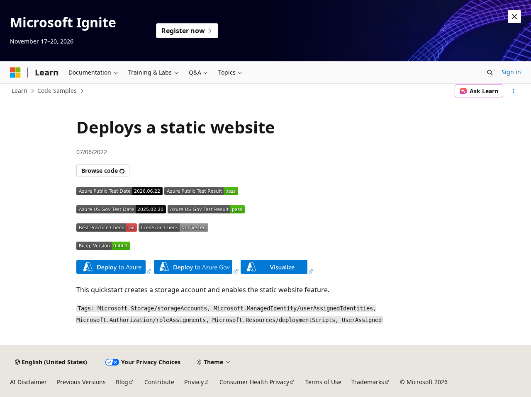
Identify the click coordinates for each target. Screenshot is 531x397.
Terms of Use (323, 382)
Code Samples (57, 90)
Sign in (511, 72)
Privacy (194, 382)
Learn (19, 90)
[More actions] (514, 91)
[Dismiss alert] (514, 16)
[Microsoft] (15, 72)
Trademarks (367, 382)
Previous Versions (81, 382)
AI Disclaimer (28, 382)
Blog (122, 382)
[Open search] (490, 72)
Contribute (159, 382)
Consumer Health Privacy (254, 382)
